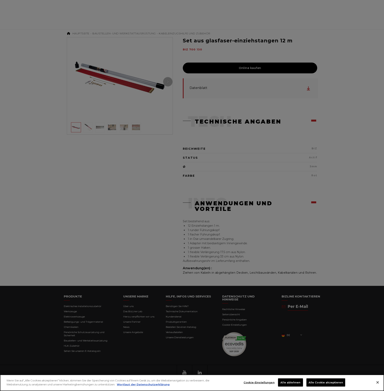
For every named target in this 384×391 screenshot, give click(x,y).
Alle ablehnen (290, 382)
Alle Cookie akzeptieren (326, 382)
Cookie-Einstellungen (259, 382)
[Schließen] (377, 382)
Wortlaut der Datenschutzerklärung (143, 384)
